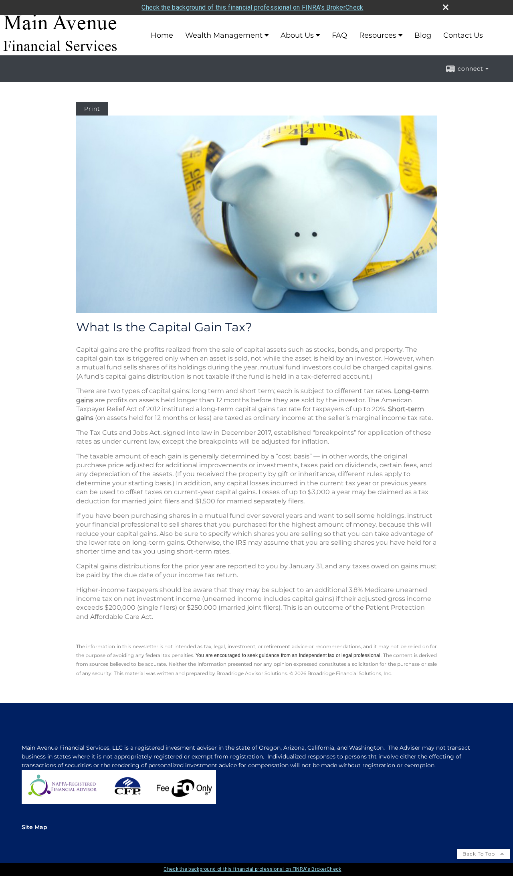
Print (92, 108)
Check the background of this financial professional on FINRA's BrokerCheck (252, 7)
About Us (297, 35)
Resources (377, 35)
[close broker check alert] (445, 7)
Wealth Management (224, 35)
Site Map (34, 827)
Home (162, 35)
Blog (422, 35)
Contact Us (463, 35)
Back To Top (480, 854)
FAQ (339, 35)
